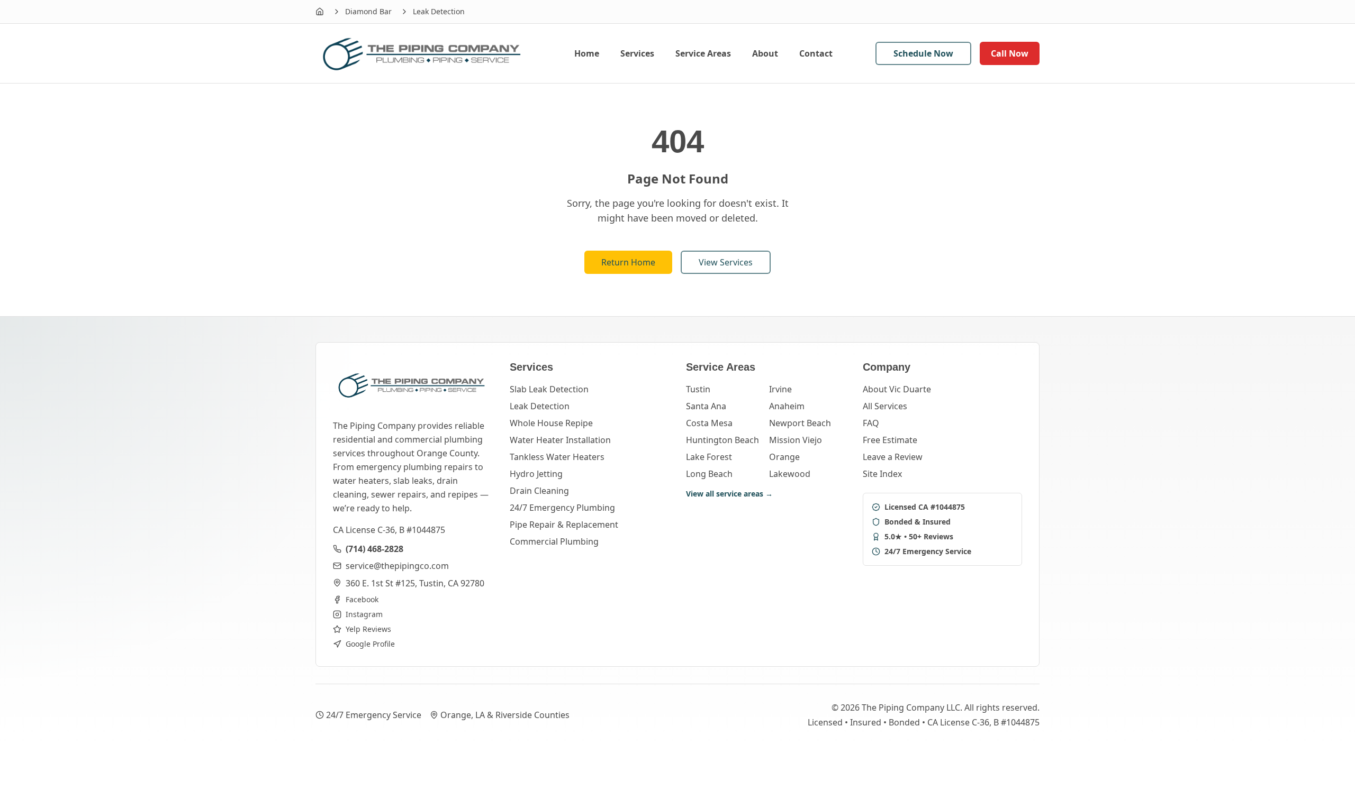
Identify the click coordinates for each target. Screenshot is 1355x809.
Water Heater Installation (560, 440)
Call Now (1009, 53)
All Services (885, 406)
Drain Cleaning (539, 491)
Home (586, 53)
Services (637, 53)
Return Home (628, 262)
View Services (726, 262)
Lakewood (789, 474)
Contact (816, 53)
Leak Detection (540, 406)
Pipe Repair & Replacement (564, 524)
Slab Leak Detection (549, 389)
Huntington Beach (722, 440)
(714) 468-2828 (374, 549)
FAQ (871, 423)
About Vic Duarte (897, 389)
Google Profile (370, 644)
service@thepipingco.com (397, 566)
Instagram (364, 614)
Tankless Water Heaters (557, 457)
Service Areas (703, 53)
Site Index (882, 474)
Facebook (362, 599)
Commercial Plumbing (554, 541)
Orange (784, 457)
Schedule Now (923, 53)
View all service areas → (729, 494)
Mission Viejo (795, 440)
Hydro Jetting (536, 474)
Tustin (698, 389)
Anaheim (787, 406)
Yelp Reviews (368, 629)
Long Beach (709, 474)
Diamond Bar (368, 11)
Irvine (780, 389)
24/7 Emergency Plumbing (562, 507)
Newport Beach (800, 423)
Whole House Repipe (551, 423)
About (765, 53)
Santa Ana (706, 406)
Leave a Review (893, 457)
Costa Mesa (709, 423)
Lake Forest (709, 457)
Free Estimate (890, 440)
